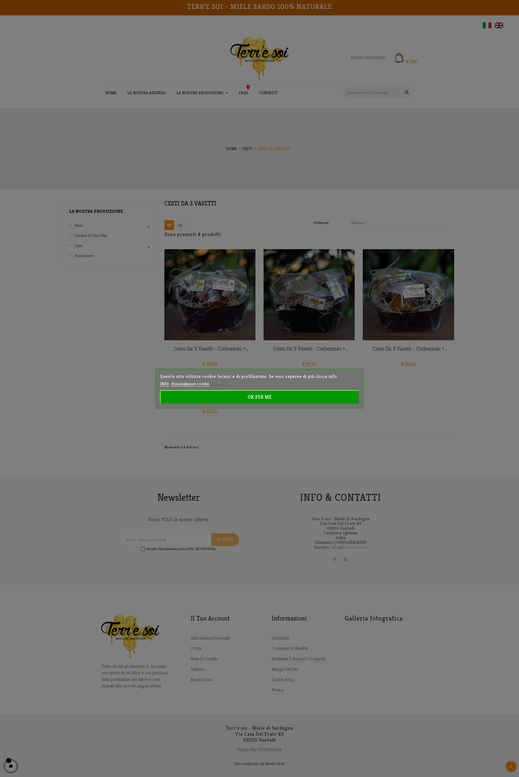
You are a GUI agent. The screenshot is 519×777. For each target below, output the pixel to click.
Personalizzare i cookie (190, 383)
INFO (164, 383)
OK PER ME (260, 397)
